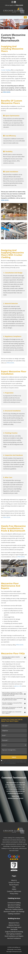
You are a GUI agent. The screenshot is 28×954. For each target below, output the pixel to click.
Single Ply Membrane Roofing (14, 931)
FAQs (14, 887)
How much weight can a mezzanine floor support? (11, 712)
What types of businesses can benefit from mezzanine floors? (12, 708)
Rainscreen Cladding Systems (14, 909)
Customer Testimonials (14, 891)
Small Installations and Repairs (14, 936)
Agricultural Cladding (14, 905)
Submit (14, 757)
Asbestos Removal (14, 925)
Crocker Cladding (5, 70)
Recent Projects (14, 885)
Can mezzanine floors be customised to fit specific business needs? (13, 699)
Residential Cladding (14, 907)
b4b (21, 951)
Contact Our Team (14, 882)
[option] (14, 24)
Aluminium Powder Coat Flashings (14, 911)
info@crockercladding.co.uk (14, 947)
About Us (14, 880)
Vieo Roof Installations (14, 938)
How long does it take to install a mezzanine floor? (11, 657)
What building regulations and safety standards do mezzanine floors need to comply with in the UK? (13, 694)
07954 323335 (19, 5)
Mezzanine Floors (14, 923)
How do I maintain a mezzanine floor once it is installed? (12, 703)
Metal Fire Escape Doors (14, 927)
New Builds (14, 929)
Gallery (14, 889)
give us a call (18, 686)
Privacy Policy (7, 763)
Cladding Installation (14, 914)
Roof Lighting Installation (14, 934)
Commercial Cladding (14, 903)
